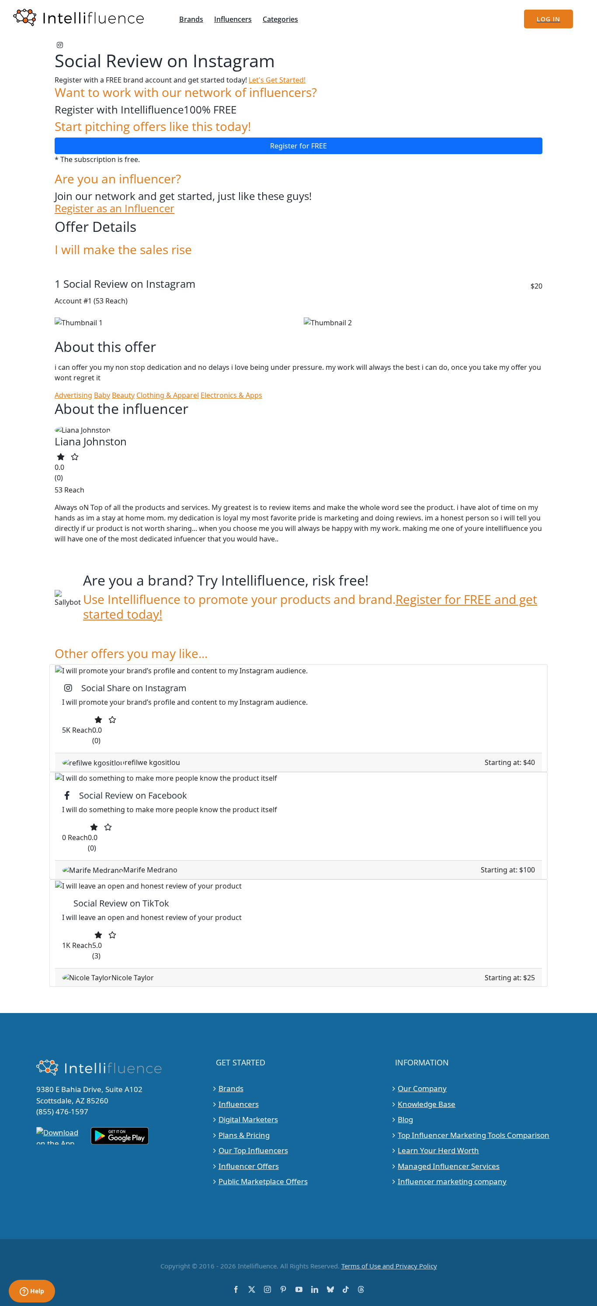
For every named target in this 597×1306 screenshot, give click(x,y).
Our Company (422, 1088)
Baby (102, 395)
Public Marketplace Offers (263, 1181)
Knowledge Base (426, 1104)
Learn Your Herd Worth (438, 1150)
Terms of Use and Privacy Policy (389, 1265)
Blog (405, 1119)
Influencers (239, 1104)
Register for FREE (298, 146)
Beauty (123, 395)
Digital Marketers (248, 1119)
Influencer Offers (249, 1166)
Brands (231, 1088)
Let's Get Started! (277, 80)
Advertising (73, 395)
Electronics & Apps (231, 395)
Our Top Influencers (253, 1150)
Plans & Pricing (244, 1135)
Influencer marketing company (452, 1181)
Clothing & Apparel (167, 395)
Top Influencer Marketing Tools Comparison (473, 1135)
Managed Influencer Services (449, 1166)
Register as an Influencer (114, 208)
